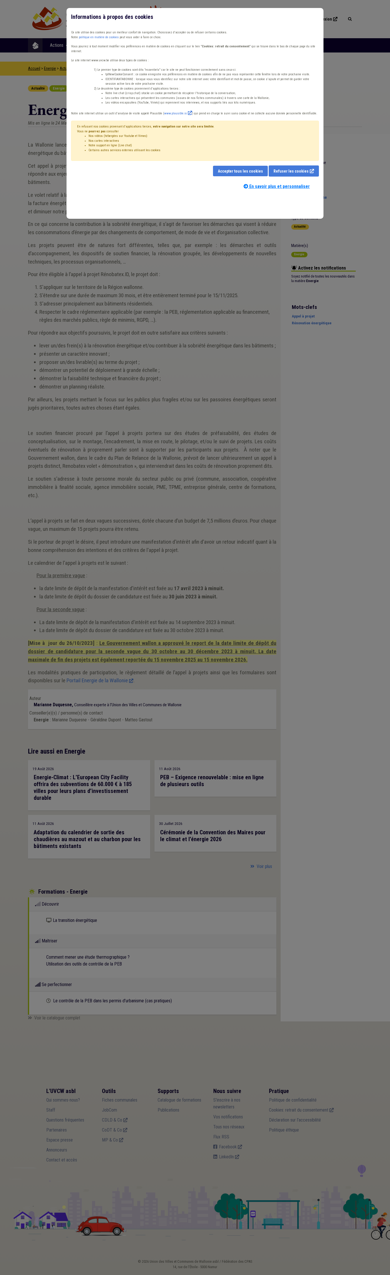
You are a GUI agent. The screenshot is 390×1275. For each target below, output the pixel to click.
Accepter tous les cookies (240, 171)
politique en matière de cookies (99, 37)
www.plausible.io (175, 113)
